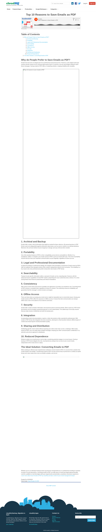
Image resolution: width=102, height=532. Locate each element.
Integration (30, 50)
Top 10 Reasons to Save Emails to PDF (31, 32)
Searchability (30, 43)
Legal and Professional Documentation (37, 42)
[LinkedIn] (72, 3)
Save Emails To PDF (33, 481)
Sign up (92, 3)
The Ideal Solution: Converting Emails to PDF (36, 55)
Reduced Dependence (33, 53)
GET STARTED (9, 524)
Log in (85, 3)
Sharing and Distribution (33, 52)
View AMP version (51, 485)
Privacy (54, 519)
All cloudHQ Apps (33, 524)
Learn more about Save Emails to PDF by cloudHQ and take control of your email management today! (48, 475)
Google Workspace (41, 9)
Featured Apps (17, 9)
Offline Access (31, 47)
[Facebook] (76, 3)
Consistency (30, 45)
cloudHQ (18, 3)
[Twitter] (79, 3)
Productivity (28, 9)
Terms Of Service (56, 517)
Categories (54, 9)
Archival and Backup (32, 38)
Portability (29, 40)
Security (29, 48)
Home (8, 9)
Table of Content (56, 521)
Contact (54, 516)
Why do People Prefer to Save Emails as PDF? (36, 37)
